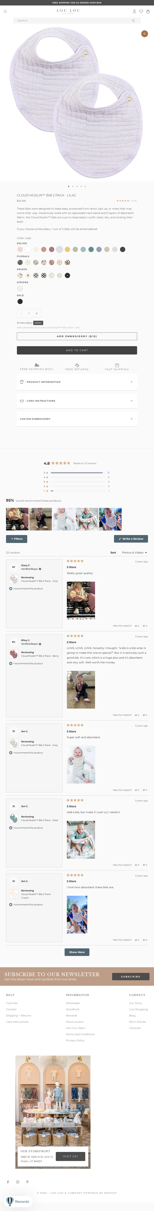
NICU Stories (137, 1021)
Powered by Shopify (100, 1193)
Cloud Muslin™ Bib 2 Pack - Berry (40, 655)
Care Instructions (17, 1021)
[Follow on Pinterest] (27, 1182)
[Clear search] (133, 21)
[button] (76, 473)
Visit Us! (70, 1156)
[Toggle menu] (5, 11)
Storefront (73, 1009)
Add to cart (77, 350)
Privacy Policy (75, 1040)
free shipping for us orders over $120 (77, 3)
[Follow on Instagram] (18, 1182)
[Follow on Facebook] (8, 1182)
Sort (113, 552)
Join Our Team (75, 1028)
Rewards (71, 1015)
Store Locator (75, 1021)
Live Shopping (138, 1009)
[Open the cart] (148, 11)
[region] (64, 519)
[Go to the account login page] (134, 11)
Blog (132, 1015)
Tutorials (11, 1003)
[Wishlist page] (141, 11)
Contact (11, 1009)
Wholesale (73, 1003)
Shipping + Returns (18, 1015)
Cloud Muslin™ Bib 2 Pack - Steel (39, 820)
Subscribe (130, 976)
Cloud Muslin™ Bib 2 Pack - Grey (39, 581)
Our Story (135, 1003)
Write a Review (135, 540)
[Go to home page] (68, 11)
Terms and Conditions (80, 1034)
